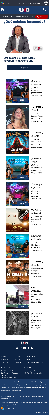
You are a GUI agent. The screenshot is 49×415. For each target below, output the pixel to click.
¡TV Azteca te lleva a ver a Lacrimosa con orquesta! (36, 315)
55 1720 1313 (28, 373)
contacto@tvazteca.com (32, 371)
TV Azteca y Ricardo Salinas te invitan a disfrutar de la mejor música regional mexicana (37, 263)
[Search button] (44, 9)
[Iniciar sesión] (46, 3)
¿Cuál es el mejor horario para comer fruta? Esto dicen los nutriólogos (37, 160)
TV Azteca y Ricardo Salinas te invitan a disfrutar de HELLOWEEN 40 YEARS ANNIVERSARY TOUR (37, 134)
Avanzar (24, 67)
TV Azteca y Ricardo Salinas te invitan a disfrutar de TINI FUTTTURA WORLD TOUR (37, 108)
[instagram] (20, 349)
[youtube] (24, 349)
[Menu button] (4, 9)
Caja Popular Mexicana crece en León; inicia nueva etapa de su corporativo (37, 289)
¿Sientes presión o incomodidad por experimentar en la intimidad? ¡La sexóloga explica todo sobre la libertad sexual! (37, 82)
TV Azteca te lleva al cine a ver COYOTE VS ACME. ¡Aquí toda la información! (37, 212)
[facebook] (28, 349)
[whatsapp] (32, 348)
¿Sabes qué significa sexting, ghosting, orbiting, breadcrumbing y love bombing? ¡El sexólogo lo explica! (37, 186)
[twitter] (16, 349)
